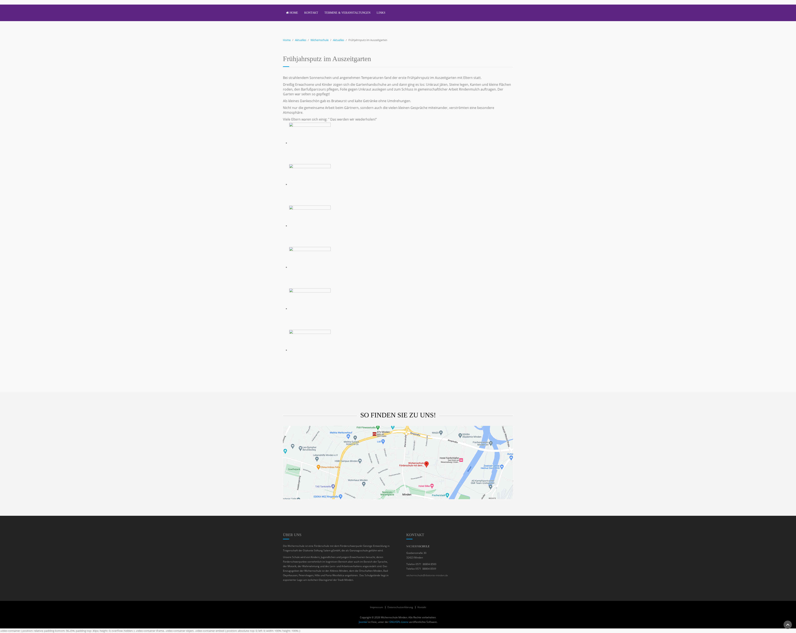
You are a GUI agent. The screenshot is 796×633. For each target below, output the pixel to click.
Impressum (376, 607)
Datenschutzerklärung (400, 607)
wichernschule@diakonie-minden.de (427, 575)
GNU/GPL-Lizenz (398, 622)
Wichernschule (320, 40)
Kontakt (311, 12)
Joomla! (363, 622)
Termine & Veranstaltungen (347, 12)
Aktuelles (300, 40)
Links (381, 12)
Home (293, 12)
